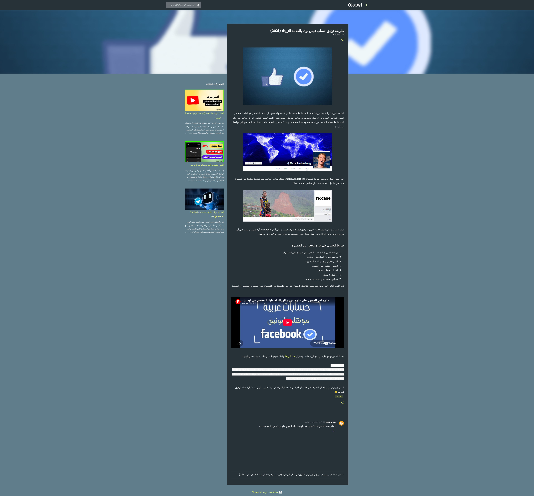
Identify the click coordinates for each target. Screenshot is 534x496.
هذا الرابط (290, 356)
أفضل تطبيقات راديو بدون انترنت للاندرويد (207, 165)
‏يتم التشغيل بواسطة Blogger (265, 492)
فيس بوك (339, 396)
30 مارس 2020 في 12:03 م (314, 422)
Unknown (331, 422)
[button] (342, 40)
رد (333, 431)
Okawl (355, 5)
